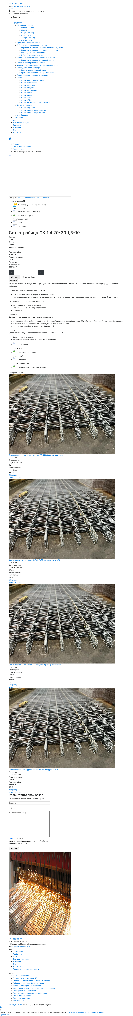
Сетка (19, 78)
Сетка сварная (27, 95)
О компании (18, 117)
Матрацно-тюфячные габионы (33, 53)
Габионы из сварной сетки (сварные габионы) (36, 58)
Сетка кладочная (28, 88)
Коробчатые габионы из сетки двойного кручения (42, 48)
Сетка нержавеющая (25, 105)
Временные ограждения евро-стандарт (37, 73)
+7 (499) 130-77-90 (17, 4)
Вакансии (17, 127)
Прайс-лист (18, 954)
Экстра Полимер (28, 38)
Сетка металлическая (22, 147)
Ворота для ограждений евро (33, 70)
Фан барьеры (22, 115)
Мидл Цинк (25, 30)
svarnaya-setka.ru (16, 1005)
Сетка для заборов (29, 83)
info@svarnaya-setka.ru (20, 6)
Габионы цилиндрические (32, 55)
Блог (15, 130)
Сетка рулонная (27, 93)
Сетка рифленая (28, 108)
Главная (16, 144)
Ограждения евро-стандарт (28, 68)
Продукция (17, 23)
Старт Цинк (26, 35)
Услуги (15, 120)
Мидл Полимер (27, 28)
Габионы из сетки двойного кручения (32, 45)
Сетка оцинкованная (29, 90)
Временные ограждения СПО (29, 43)
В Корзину (14, 277)
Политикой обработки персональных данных (86, 1012)
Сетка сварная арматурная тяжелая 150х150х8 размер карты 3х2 (36, 455)
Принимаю (4, 1015)
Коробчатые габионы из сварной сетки (37, 60)
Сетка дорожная (28, 85)
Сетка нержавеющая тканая (33, 113)
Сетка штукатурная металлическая (35, 103)
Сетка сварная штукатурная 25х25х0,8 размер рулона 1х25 (33, 770)
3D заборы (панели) (25, 25)
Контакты (17, 132)
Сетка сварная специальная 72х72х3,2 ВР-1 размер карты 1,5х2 (35, 665)
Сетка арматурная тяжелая (32, 80)
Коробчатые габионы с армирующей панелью (40, 50)
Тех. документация (21, 122)
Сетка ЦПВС (26, 100)
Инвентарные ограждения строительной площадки (38, 65)
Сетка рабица (18, 149)
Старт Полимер (27, 33)
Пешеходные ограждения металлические (34, 75)
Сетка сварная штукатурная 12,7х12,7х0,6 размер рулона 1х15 (34, 560)
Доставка (17, 125)
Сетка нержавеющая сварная (33, 110)
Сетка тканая (26, 98)
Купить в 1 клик (15, 477)
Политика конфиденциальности (26, 969)
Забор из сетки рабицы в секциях (31, 63)
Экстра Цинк (26, 40)
